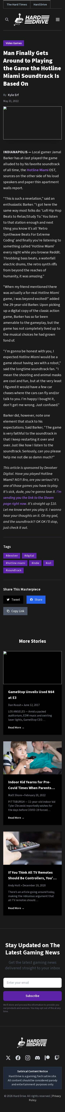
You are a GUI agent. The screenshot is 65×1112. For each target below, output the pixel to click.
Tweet (15, 599)
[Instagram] (27, 1057)
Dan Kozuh (14, 705)
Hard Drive (40, 4)
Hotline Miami (37, 170)
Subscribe (32, 996)
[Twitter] (8, 1057)
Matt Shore (15, 795)
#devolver (12, 556)
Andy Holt (14, 885)
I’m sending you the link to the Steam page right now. (32, 497)
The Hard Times (17, 4)
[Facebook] (18, 1057)
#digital (29, 556)
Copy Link (17, 611)
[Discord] (37, 1057)
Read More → (16, 728)
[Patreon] (47, 1057)
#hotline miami (15, 563)
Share (38, 599)
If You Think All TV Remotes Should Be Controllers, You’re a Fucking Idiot (32, 878)
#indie (35, 563)
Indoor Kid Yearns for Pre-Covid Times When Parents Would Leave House (29, 787)
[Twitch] (57, 1057)
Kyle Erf (13, 95)
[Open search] (7, 19)
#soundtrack (13, 570)
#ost (48, 563)
